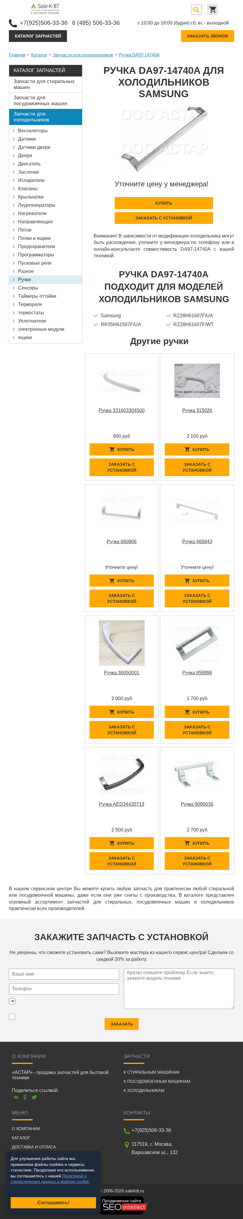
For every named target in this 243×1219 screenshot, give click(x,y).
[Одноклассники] (25, 1097)
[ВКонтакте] (16, 1097)
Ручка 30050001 (121, 672)
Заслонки (28, 172)
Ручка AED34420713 (121, 804)
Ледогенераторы (36, 205)
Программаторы (36, 254)
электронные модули (41, 329)
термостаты (31, 312)
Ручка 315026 (197, 410)
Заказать (122, 1024)
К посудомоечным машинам (157, 1081)
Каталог (39, 54)
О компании (26, 1128)
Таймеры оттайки (37, 296)
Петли (24, 229)
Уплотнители (32, 320)
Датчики (27, 138)
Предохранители (36, 246)
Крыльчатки (31, 196)
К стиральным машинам (152, 1072)
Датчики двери (34, 147)
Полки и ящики (34, 238)
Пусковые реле (35, 263)
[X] (34, 1097)
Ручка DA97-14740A (139, 54)
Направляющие (35, 221)
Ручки (24, 279)
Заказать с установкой (163, 218)
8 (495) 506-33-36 (96, 22)
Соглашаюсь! (53, 1202)
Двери (25, 155)
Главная (17, 54)
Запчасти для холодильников (83, 54)
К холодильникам (144, 1090)
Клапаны (28, 188)
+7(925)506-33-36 (44, 22)
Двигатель (29, 163)
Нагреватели (32, 213)
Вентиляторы (33, 130)
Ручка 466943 (197, 541)
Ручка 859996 (197, 672)
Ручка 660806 (122, 541)
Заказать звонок (207, 36)
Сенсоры (28, 287)
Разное (26, 271)
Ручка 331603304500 (122, 410)
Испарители (31, 180)
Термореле (30, 304)
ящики (25, 337)
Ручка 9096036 (197, 804)
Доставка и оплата (34, 1147)
